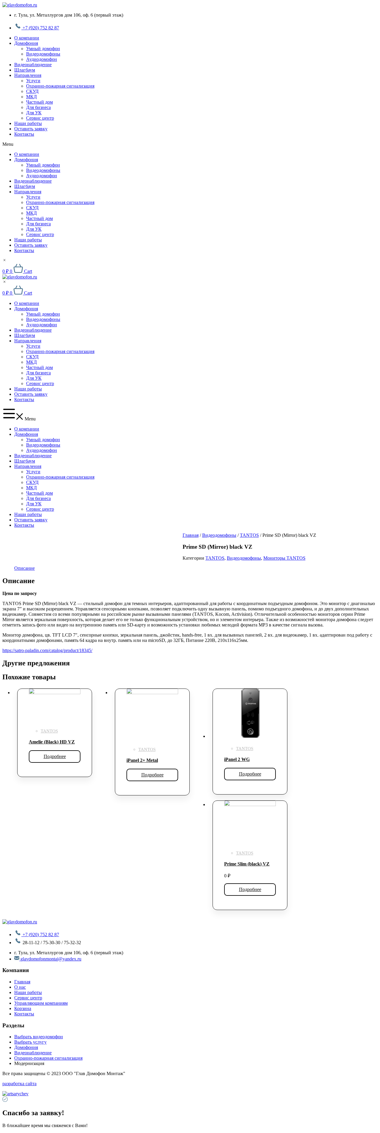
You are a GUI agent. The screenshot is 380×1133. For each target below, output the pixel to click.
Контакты (24, 134)
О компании (26, 37)
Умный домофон (43, 48)
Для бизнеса (38, 107)
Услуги (33, 80)
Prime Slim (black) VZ (247, 863)
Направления (27, 75)
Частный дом (39, 102)
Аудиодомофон (41, 59)
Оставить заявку (31, 128)
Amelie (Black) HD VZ (52, 741)
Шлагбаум (24, 69)
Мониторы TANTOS (284, 558)
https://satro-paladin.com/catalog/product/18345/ (47, 650)
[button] (190, 144)
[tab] (24, 568)
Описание (24, 568)
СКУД (32, 91)
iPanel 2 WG (237, 759)
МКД (31, 96)
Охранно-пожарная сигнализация (60, 85)
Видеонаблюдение (33, 64)
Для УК (34, 112)
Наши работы (28, 123)
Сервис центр (40, 118)
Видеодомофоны (43, 53)
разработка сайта (19, 1083)
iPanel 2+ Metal (142, 760)
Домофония (26, 43)
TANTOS (249, 535)
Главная (191, 535)
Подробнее (55, 756)
